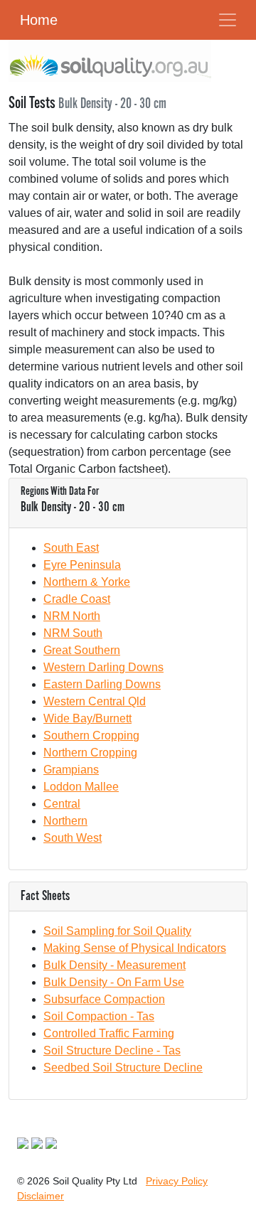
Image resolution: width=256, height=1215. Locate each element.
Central (61, 804)
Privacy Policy (177, 1181)
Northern (65, 821)
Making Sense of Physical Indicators (134, 948)
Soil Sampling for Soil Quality (117, 931)
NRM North (71, 616)
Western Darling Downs (103, 667)
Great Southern (81, 650)
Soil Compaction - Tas (98, 1016)
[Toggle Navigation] (227, 20)
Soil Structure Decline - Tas (112, 1050)
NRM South (72, 633)
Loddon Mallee (81, 787)
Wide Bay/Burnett (87, 718)
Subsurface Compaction (104, 999)
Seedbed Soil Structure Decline (123, 1067)
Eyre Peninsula (82, 565)
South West (72, 838)
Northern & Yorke (86, 582)
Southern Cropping (91, 735)
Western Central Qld (94, 701)
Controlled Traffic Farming (108, 1033)
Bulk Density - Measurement (114, 965)
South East (71, 548)
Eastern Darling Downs (102, 684)
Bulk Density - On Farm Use (113, 982)
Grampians (71, 770)
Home (39, 20)
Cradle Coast (76, 599)
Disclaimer (40, 1195)
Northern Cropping (90, 752)
